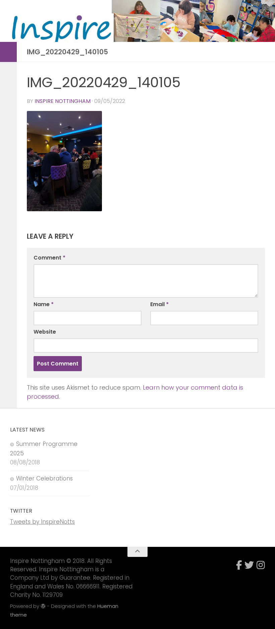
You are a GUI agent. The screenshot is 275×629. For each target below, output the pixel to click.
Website (45, 332)
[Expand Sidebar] (8, 52)
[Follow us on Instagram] (261, 565)
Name (44, 304)
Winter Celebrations (44, 478)
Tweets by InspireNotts (42, 522)
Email (159, 304)
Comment (49, 258)
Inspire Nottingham (63, 101)
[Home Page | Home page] (62, 34)
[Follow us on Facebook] (239, 565)
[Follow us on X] (249, 565)
